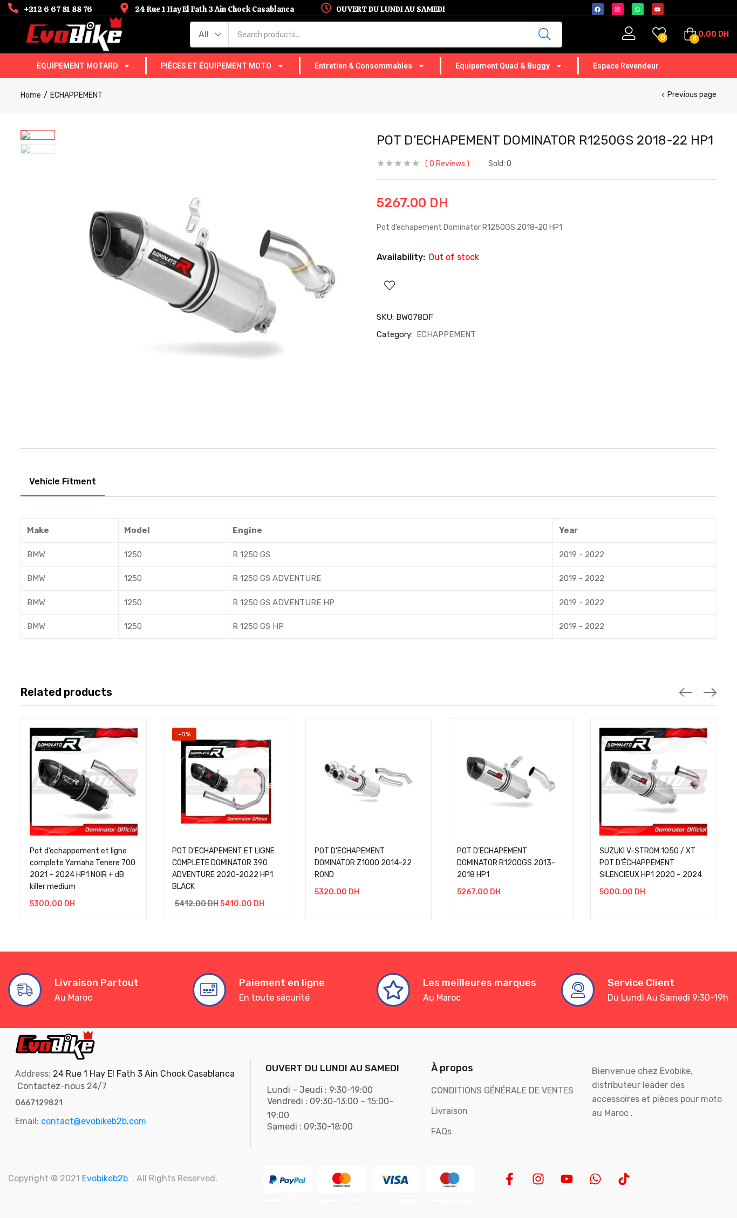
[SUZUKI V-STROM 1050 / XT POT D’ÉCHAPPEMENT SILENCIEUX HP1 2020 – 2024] (653, 782)
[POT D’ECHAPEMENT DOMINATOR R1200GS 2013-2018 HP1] (511, 782)
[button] (209, 34)
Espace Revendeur (626, 65)
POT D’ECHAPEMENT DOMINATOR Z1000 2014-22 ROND (363, 862)
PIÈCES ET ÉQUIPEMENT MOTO (216, 65)
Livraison (449, 1111)
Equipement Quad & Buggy (502, 65)
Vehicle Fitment (62, 481)
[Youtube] (567, 1179)
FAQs (441, 1131)
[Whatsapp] (595, 1179)
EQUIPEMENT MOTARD (77, 65)
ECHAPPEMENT (76, 95)
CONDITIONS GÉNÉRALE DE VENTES (502, 1090)
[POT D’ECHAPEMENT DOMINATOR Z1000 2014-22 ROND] (368, 782)
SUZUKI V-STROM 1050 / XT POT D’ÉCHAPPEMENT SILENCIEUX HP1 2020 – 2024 (650, 862)
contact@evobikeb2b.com (93, 1121)
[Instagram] (538, 1179)
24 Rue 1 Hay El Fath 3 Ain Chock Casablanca (144, 1074)
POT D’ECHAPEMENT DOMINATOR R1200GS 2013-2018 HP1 (506, 862)
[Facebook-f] (509, 1179)
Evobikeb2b (105, 1178)
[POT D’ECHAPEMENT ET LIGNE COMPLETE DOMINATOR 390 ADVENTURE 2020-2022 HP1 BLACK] (226, 782)
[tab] (63, 483)
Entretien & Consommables (363, 65)
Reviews (447, 163)
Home (31, 95)
